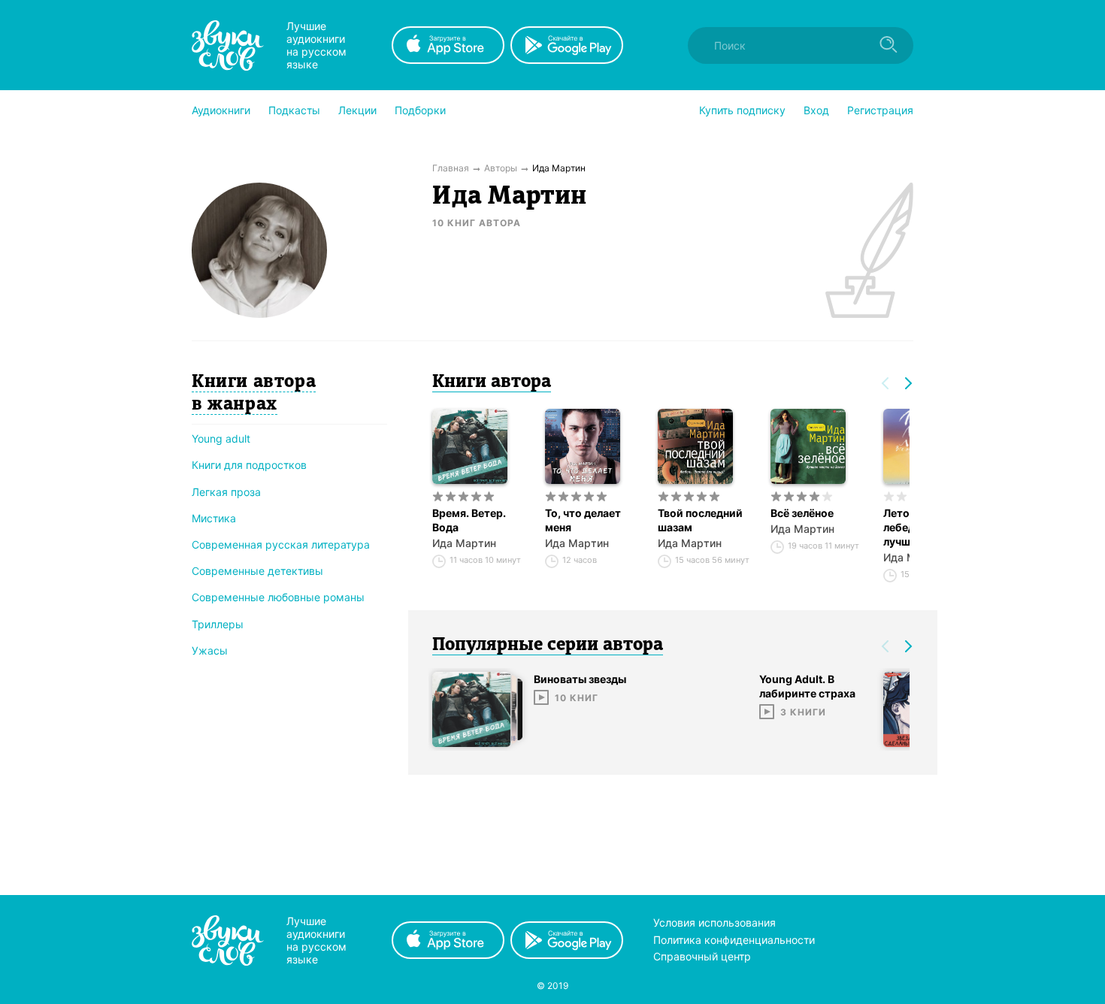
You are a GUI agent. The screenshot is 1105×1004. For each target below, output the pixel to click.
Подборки (420, 110)
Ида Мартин (464, 543)
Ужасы (210, 650)
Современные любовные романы (278, 597)
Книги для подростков (249, 464)
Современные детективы (257, 570)
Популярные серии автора (547, 646)
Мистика (214, 518)
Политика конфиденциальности (734, 939)
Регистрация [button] (880, 110)
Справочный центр (702, 956)
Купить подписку (742, 110)
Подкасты (294, 110)
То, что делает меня (583, 520)
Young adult (221, 438)
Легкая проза (226, 491)
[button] (221, 110)
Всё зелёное (802, 513)
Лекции (357, 110)
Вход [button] (816, 110)
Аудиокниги (221, 110)
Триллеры (218, 624)
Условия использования (714, 922)
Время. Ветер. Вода (469, 520)
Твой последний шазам (700, 520)
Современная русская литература (281, 544)
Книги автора (491, 382)
